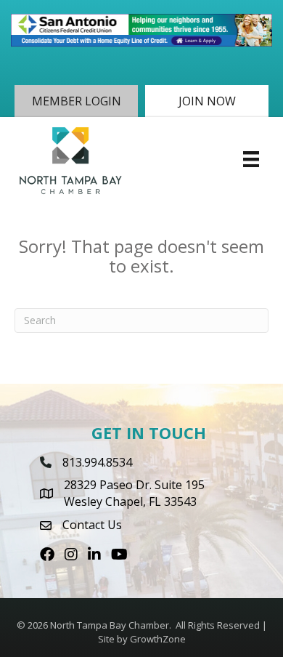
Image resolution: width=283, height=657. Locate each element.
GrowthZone (158, 638)
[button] (76, 101)
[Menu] (251, 159)
